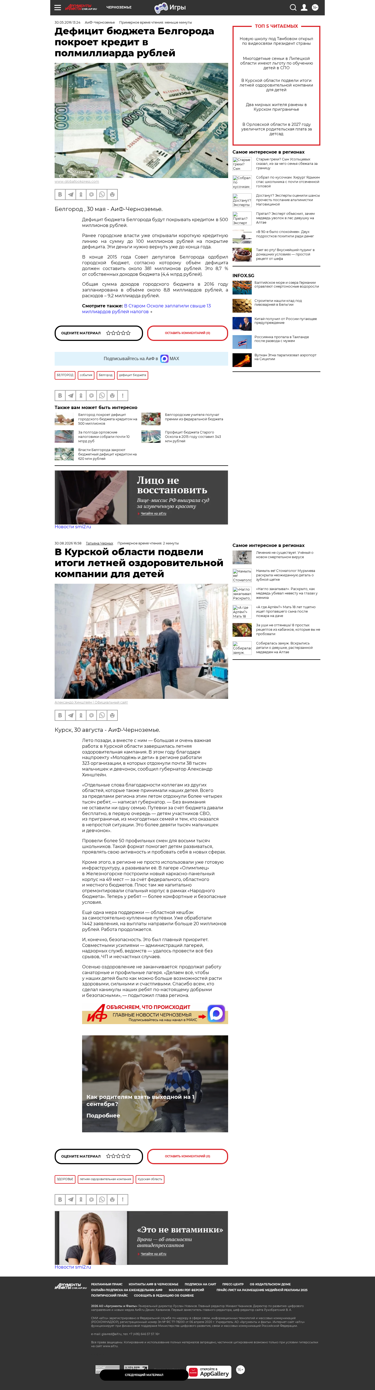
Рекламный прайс (106, 1284)
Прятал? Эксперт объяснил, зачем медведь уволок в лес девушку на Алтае (285, 218)
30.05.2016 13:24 (67, 22)
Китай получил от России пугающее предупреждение (285, 321)
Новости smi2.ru (73, 526)
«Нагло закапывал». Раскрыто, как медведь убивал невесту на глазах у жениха (287, 593)
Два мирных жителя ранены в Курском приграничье (276, 107)
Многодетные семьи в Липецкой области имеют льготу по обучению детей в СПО (276, 63)
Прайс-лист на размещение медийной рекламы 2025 (262, 1290)
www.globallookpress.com (77, 181)
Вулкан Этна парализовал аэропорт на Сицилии (285, 357)
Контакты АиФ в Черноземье (153, 1284)
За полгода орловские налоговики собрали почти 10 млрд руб (104, 436)
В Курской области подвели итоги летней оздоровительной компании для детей (276, 85)
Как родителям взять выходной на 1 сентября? (140, 1100)
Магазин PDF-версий (186, 1290)
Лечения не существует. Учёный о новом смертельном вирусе (285, 555)
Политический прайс (109, 1295)
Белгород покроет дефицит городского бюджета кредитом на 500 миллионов (107, 419)
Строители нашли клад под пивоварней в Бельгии (278, 303)
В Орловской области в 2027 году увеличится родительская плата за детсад (276, 129)
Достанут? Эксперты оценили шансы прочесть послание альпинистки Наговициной (288, 199)
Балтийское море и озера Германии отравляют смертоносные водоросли (286, 284)
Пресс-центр (233, 1284)
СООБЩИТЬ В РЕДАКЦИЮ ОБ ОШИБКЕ (164, 1295)
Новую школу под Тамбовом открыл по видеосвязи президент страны (276, 41)
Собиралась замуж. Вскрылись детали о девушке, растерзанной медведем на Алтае (284, 647)
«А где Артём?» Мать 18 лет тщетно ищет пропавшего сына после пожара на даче (286, 611)
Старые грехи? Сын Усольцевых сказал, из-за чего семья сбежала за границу (287, 163)
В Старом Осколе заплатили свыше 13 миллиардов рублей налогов (146, 308)
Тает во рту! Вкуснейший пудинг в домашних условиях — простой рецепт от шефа (285, 254)
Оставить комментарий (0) (187, 333)
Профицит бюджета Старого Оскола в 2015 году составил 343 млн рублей (193, 436)
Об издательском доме (270, 1284)
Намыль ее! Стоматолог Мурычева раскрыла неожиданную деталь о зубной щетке (285, 575)
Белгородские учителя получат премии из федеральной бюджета (194, 417)
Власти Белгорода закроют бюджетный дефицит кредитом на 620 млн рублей (107, 454)
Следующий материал (144, 1375)
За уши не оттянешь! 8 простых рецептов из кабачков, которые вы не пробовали (288, 629)
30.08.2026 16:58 (68, 543)
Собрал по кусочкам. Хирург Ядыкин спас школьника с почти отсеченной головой (288, 181)
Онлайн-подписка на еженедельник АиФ (127, 1290)
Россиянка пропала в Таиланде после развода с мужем (281, 339)
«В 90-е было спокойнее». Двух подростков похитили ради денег (285, 234)
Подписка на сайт (200, 1284)
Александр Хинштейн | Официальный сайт (91, 702)
